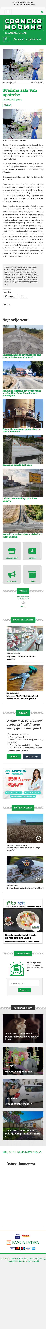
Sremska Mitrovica (26, 1033)
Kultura (26, 1130)
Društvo (10, 653)
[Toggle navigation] (8, 11)
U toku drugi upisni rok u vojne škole (25, 888)
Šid (27, 845)
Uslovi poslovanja (22, 1261)
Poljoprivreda (19, 845)
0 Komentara (37, 82)
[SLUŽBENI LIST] (12, 551)
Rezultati (32, 757)
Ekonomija (17, 653)
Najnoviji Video (23, 808)
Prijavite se (24, 990)
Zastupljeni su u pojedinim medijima (24, 745)
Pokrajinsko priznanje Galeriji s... (23, 1135)
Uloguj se (30, 5)
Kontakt (35, 1261)
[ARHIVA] (32, 574)
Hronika (6, 82)
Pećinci (14, 1098)
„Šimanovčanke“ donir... (19, 1103)
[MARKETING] (12, 574)
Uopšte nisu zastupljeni (19, 734)
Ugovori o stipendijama (19, 1071)
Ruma (13, 82)
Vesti (17, 693)
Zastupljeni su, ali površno (20, 737)
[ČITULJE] (32, 551)
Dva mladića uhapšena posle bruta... (22, 1038)
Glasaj (14, 757)
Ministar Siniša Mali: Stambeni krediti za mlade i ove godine (22, 697)
